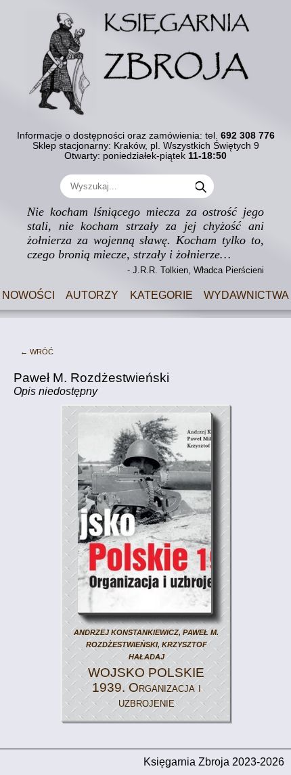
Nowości (28, 293)
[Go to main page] (145, 58)
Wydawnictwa (246, 293)
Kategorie (161, 293)
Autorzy (92, 293)
